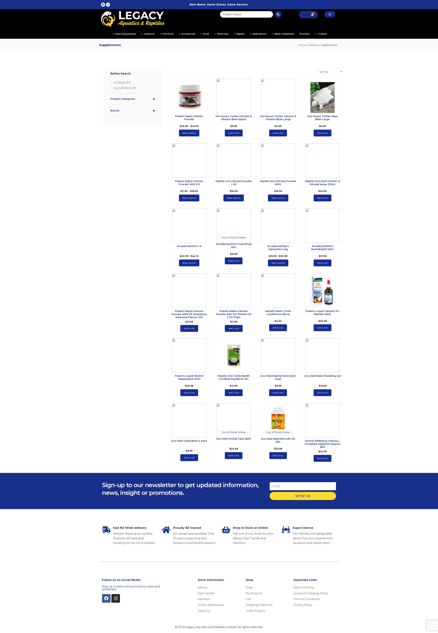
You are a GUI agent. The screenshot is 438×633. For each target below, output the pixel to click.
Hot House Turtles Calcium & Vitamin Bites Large (278, 118)
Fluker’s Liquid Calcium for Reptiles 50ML (322, 313)
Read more (233, 261)
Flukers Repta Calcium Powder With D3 (189, 183)
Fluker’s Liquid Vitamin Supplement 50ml (189, 377)
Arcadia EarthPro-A (189, 246)
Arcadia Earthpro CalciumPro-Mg (278, 248)
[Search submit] (278, 14)
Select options (189, 133)
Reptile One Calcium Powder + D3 (234, 183)
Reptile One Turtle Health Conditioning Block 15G (234, 377)
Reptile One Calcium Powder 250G (278, 183)
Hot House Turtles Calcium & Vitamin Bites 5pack (234, 118)
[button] (234, 237)
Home (302, 45)
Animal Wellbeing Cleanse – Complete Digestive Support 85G (322, 444)
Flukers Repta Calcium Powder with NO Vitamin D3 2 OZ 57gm (233, 314)
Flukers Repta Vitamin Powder (189, 118)
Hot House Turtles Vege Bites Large (323, 118)
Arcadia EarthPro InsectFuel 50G (234, 246)
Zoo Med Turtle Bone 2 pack (189, 440)
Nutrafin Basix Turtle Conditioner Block (278, 313)
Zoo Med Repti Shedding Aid (322, 375)
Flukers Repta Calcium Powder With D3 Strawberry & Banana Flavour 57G (189, 314)
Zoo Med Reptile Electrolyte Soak (278, 377)
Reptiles (313, 45)
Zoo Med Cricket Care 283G (233, 438)
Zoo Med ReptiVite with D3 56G (278, 440)
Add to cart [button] (233, 133)
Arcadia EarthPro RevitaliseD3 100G (322, 248)
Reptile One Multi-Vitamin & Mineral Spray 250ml (322, 183)
